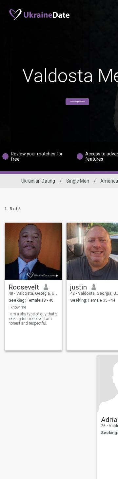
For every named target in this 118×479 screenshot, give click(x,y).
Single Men (77, 181)
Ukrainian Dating (38, 181)
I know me (17, 307)
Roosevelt (24, 287)
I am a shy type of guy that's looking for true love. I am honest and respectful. (33, 319)
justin (78, 287)
